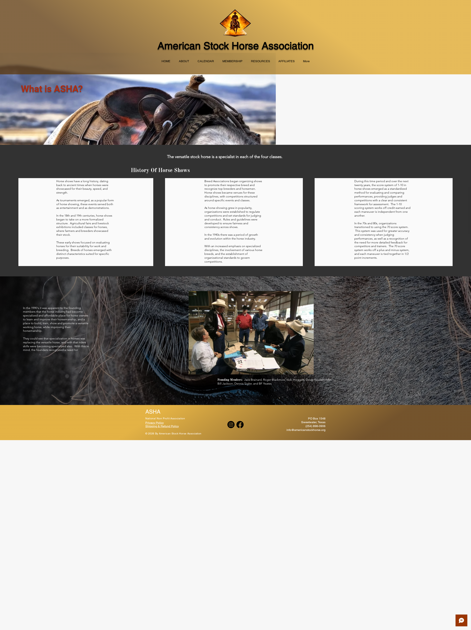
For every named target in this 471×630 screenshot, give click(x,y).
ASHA (152, 411)
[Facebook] (240, 424)
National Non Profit (157, 418)
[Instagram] (231, 424)
